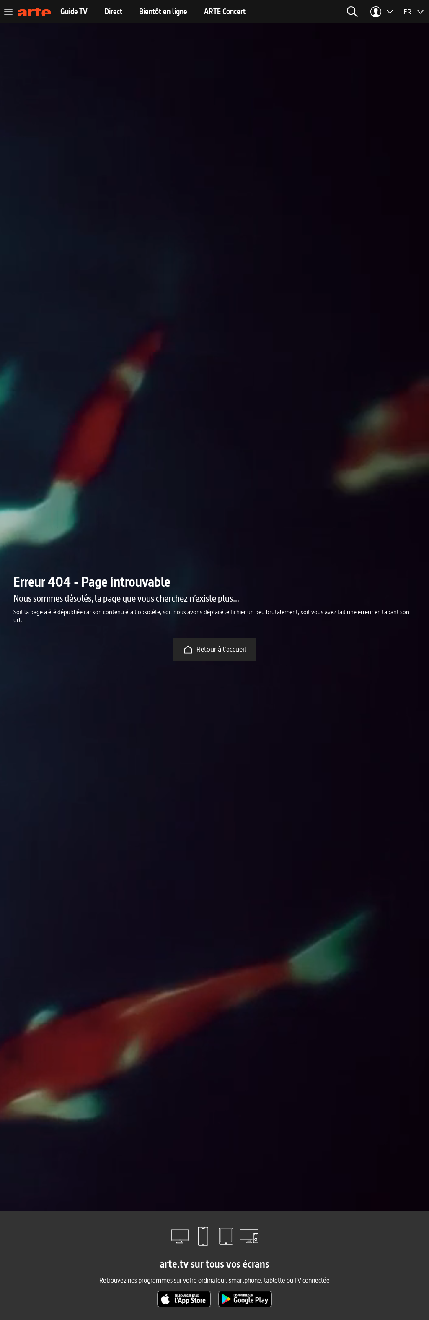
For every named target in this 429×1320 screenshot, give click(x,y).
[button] (352, 11)
